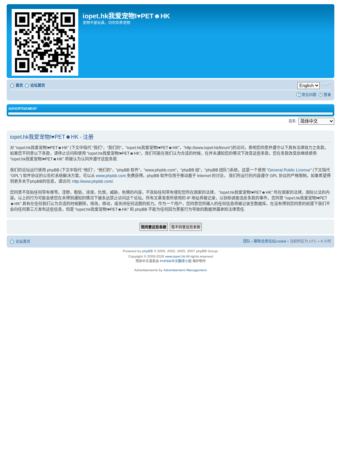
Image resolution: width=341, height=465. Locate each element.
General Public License (289, 170)
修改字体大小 (326, 84)
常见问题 (309, 95)
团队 (246, 241)
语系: (292, 121)
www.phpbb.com (111, 175)
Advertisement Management (185, 270)
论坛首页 (37, 85)
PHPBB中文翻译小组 (175, 261)
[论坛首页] (45, 41)
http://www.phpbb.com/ (92, 181)
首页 (19, 85)
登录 (327, 95)
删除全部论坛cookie (270, 241)
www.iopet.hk (174, 256)
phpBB (147, 251)
